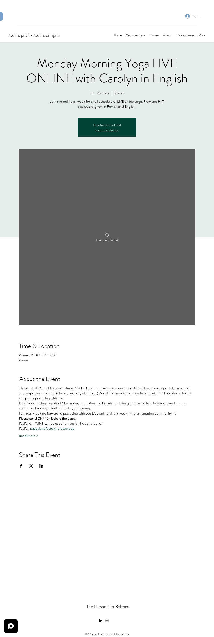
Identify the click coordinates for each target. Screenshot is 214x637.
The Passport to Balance (107, 606)
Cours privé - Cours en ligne (34, 35)
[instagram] (107, 620)
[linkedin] (101, 620)
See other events (107, 129)
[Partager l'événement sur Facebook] (21, 466)
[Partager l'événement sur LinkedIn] (41, 466)
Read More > (28, 436)
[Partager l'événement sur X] (31, 466)
